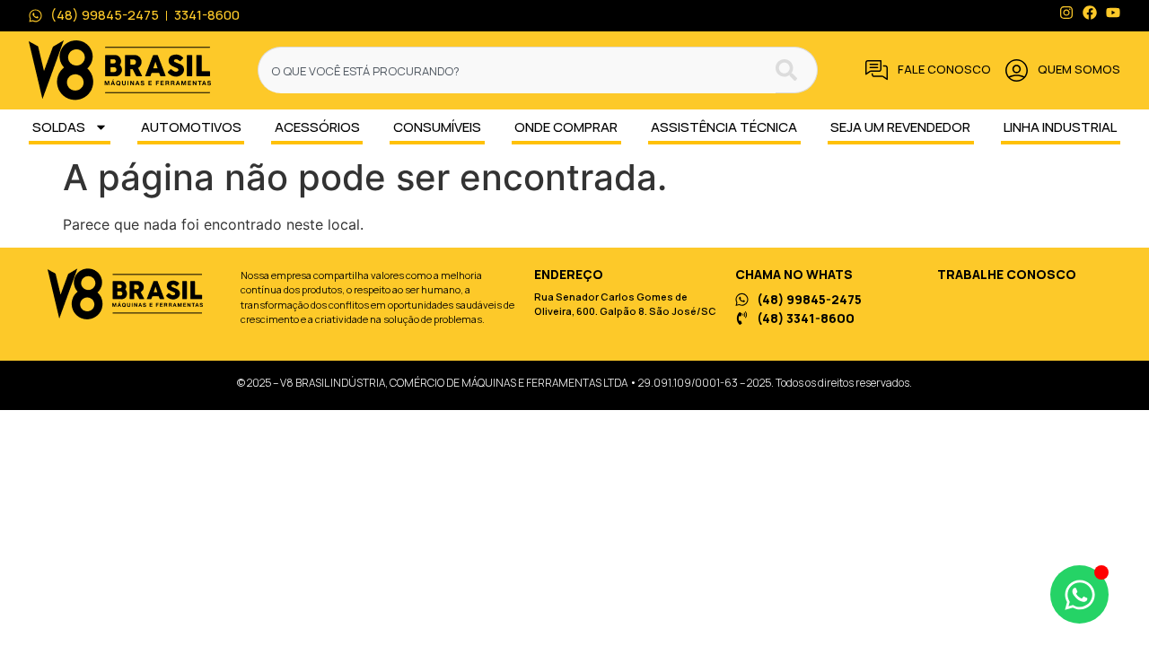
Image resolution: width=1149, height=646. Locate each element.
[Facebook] (1090, 12)
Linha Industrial (1060, 127)
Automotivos (191, 127)
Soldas (58, 127)
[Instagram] (1066, 12)
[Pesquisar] (797, 70)
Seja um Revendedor (900, 127)
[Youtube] (1113, 12)
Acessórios (317, 127)
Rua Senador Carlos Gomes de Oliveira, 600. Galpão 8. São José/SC (625, 304)
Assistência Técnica (724, 127)
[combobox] (517, 70)
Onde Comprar (566, 127)
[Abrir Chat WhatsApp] (1079, 594)
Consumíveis (437, 127)
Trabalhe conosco (1006, 274)
